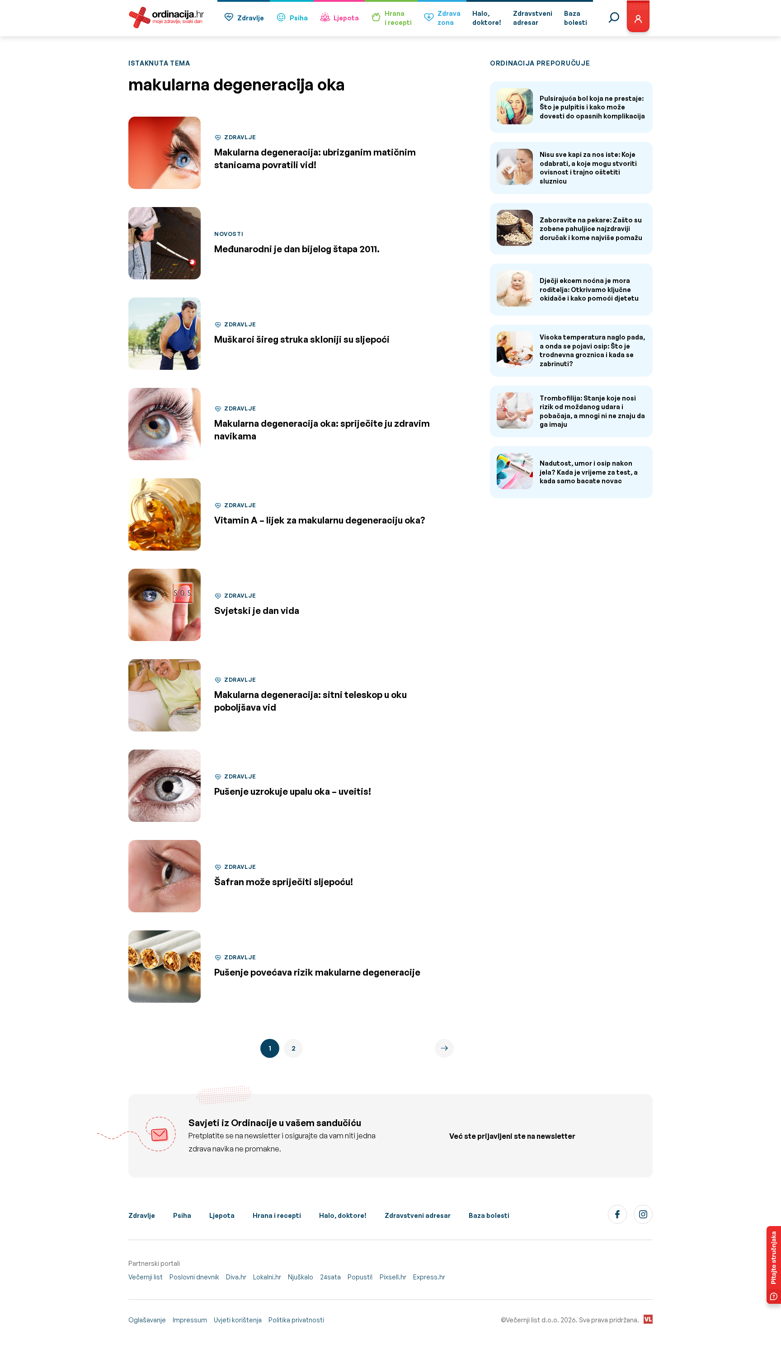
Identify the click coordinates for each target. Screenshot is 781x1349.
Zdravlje (250, 18)
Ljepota (346, 18)
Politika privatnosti (296, 1320)
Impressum (190, 1320)
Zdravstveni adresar (418, 1215)
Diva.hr (236, 1277)
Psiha (299, 18)
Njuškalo (300, 1277)
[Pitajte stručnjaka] (774, 1265)
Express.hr (429, 1277)
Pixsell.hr (393, 1277)
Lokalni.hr (267, 1277)
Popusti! (360, 1277)
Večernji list (145, 1277)
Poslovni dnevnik (194, 1277)
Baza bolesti (489, 1215)
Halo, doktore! (343, 1215)
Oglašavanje (147, 1320)
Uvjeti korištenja (238, 1320)
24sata (330, 1277)
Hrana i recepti (277, 1215)
